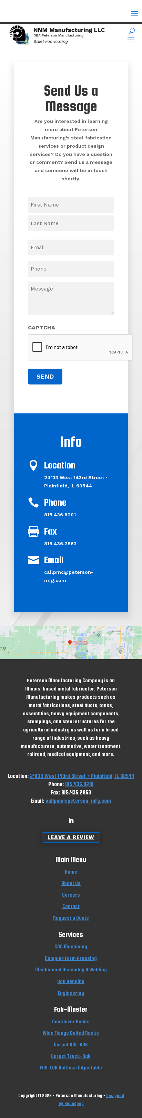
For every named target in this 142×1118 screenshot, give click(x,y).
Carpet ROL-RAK (71, 1044)
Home (71, 872)
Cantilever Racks (71, 1021)
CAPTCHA (41, 327)
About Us (71, 883)
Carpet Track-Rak (71, 1056)
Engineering (71, 993)
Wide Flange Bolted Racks (71, 1033)
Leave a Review (71, 837)
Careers (71, 895)
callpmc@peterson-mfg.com (78, 801)
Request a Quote (71, 918)
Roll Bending (70, 981)
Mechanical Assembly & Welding (71, 969)
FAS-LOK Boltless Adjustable (71, 1067)
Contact (71, 906)
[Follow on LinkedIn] (71, 820)
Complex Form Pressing (71, 958)
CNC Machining (70, 946)
